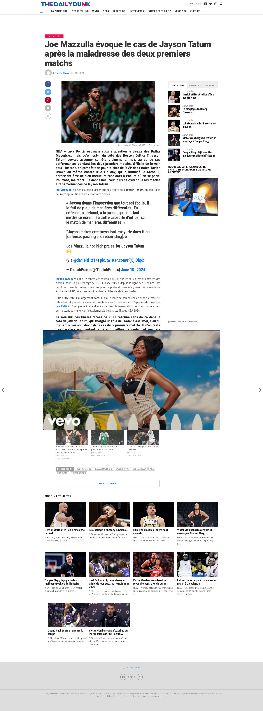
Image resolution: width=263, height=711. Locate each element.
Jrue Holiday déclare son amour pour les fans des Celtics (105, 448)
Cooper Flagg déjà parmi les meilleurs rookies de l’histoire (198, 154)
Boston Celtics (84, 468)
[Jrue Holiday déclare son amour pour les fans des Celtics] (107, 435)
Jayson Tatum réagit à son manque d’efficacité (142, 448)
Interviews (137, 11)
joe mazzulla (139, 468)
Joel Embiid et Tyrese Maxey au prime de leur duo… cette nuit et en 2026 (109, 583)
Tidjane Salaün (78, 472)
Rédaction (119, 11)
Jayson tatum (122, 468)
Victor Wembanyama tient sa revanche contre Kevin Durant (150, 581)
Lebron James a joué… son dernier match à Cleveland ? (197, 581)
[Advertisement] (193, 245)
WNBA (95, 11)
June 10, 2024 (133, 269)
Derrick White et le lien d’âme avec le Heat (198, 96)
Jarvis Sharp (62, 73)
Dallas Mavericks (103, 468)
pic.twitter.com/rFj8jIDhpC (122, 260)
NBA (152, 468)
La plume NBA (59, 11)
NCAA (106, 11)
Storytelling (80, 11)
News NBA (181, 11)
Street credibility (159, 11)
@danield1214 (85, 260)
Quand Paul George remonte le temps (65, 632)
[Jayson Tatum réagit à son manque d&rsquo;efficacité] (143, 435)
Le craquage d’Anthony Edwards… (194, 110)
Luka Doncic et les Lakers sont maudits (199, 125)
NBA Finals (62, 472)
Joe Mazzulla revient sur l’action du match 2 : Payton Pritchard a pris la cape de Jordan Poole (71, 449)
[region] (131, 380)
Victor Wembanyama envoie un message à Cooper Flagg (199, 139)
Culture (195, 11)
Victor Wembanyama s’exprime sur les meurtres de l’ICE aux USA (109, 632)
